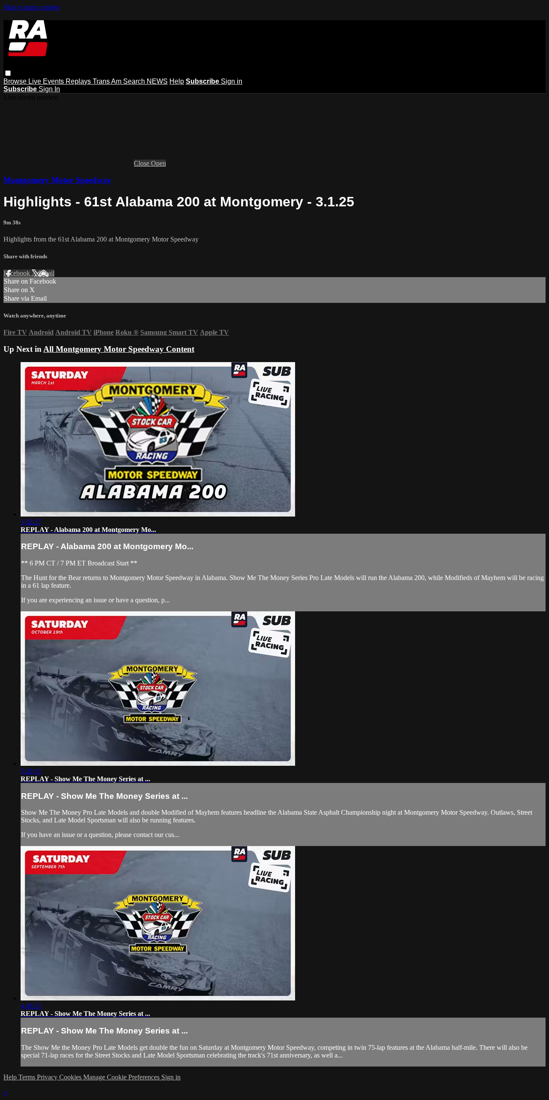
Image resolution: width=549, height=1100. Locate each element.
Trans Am (108, 81)
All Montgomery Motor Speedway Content (118, 349)
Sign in (231, 81)
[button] (8, 73)
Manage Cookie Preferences (122, 1077)
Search (135, 81)
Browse (15, 81)
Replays (79, 81)
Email (46, 273)
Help (176, 81)
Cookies (71, 1077)
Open (158, 163)
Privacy (48, 1077)
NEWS (157, 81)
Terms (27, 1077)
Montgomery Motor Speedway (57, 179)
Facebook (17, 273)
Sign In (49, 89)
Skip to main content (31, 7)
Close (142, 163)
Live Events (47, 81)
